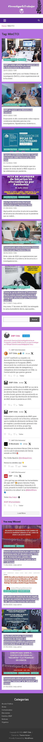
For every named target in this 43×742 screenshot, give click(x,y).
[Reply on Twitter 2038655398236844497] (5, 434)
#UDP (6, 502)
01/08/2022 (7, 208)
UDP (10, 476)
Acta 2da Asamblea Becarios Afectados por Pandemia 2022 (17, 203)
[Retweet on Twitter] (9, 350)
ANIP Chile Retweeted (18, 350)
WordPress (29, 738)
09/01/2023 (7, 115)
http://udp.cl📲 (14, 497)
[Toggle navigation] (5, 20)
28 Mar (25, 444)
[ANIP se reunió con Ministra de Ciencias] (21, 95)
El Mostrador (14, 444)
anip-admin (18, 303)
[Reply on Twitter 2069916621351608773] (5, 375)
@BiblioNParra (31, 490)
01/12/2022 (7, 163)
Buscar (34, 319)
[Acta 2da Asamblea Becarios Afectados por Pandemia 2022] (21, 187)
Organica (5, 722)
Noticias (22, 59)
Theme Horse (24, 735)
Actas (4, 707)
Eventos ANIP (24, 630)
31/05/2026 (7, 647)
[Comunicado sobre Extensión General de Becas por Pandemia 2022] (21, 232)
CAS (15, 70)
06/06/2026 (7, 605)
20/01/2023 (7, 70)
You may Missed (12, 521)
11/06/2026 (7, 565)
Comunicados (24, 149)
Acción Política (10, 59)
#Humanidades (14, 502)
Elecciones (6, 713)
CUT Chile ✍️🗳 (15, 353)
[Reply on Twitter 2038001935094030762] (5, 466)
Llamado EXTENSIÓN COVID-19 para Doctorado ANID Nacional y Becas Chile (20, 157)
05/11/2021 (7, 303)
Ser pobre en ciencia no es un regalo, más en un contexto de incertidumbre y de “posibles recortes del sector (21, 599)
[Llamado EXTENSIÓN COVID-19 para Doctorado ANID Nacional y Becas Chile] (21, 140)
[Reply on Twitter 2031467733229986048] (5, 505)
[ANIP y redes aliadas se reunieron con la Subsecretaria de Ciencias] (21, 50)
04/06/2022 (7, 253)
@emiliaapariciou (25, 458)
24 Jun (28, 353)
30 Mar (21, 383)
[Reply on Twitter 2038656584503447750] (5, 405)
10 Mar (16, 476)
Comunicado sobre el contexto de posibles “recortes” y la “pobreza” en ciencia (20, 681)
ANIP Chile (13, 383)
